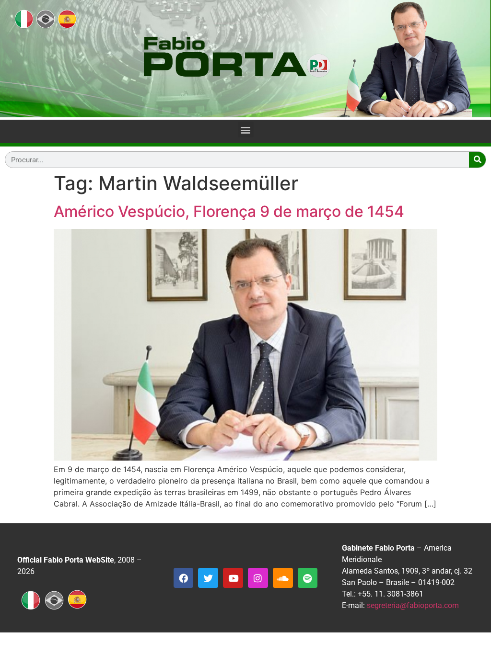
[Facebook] (184, 578)
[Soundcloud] (283, 578)
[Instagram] (258, 578)
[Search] (477, 160)
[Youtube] (233, 578)
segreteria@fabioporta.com (413, 605)
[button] (246, 129)
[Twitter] (208, 578)
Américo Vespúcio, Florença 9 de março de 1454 (229, 211)
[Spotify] (308, 578)
